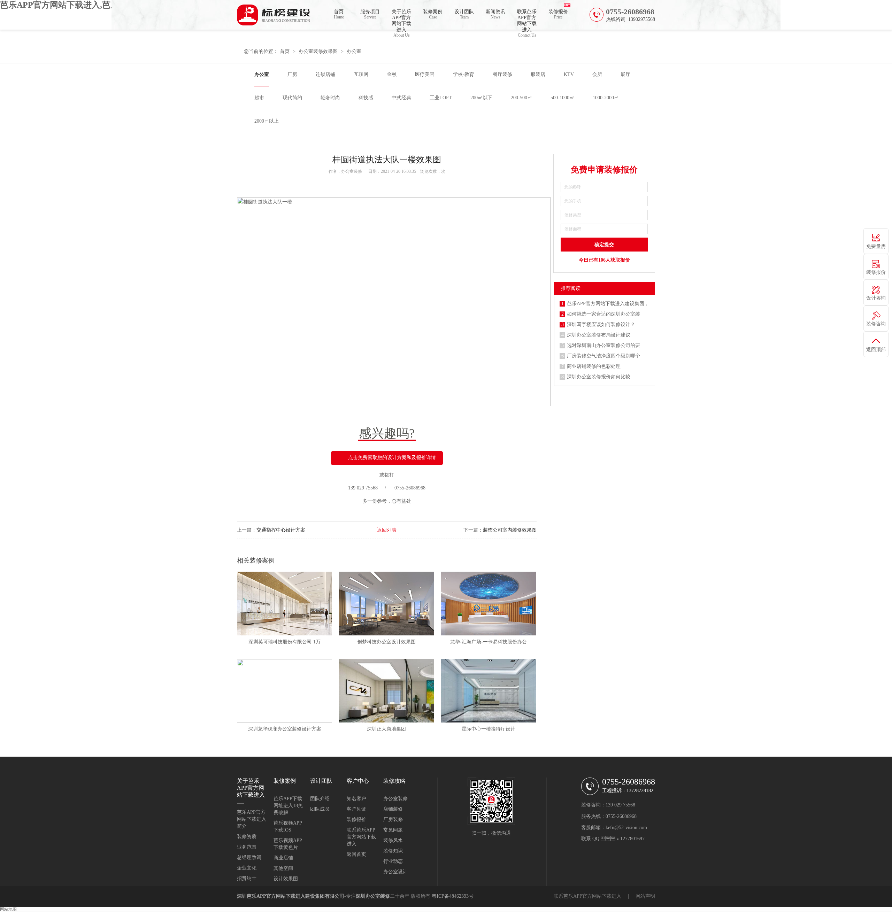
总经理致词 (249, 857)
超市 (259, 97)
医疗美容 (425, 74)
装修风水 (393, 840)
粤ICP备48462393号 (453, 896)
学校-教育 (463, 74)
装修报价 (558, 14)
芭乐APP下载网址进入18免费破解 (288, 805)
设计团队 (464, 14)
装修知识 (393, 850)
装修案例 (433, 14)
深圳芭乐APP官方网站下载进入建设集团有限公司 (290, 896)
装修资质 (246, 836)
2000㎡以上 (266, 121)
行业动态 (393, 861)
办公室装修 (351, 171)
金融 (392, 74)
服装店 (538, 74)
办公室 (354, 51)
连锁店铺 (325, 74)
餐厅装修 (502, 74)
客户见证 (356, 809)
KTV (569, 74)
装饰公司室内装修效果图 (510, 530)
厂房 (292, 74)
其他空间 (283, 868)
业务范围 (246, 847)
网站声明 (645, 896)
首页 (339, 14)
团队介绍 (320, 798)
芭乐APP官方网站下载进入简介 (251, 819)
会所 (597, 74)
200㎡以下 (481, 97)
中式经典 (401, 97)
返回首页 (356, 854)
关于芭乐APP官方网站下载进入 (401, 19)
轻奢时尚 (330, 97)
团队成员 (320, 809)
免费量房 (876, 246)
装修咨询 (876, 323)
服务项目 (370, 14)
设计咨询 (876, 298)
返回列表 (387, 530)
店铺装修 (393, 809)
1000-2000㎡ (606, 97)
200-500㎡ (521, 97)
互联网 (361, 74)
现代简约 (292, 97)
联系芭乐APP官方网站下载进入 (527, 19)
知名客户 (356, 798)
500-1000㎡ (562, 97)
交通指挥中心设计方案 (280, 530)
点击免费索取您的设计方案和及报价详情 (392, 457)
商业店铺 (283, 857)
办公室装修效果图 (318, 51)
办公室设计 (395, 871)
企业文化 (246, 868)
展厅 (625, 74)
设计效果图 (286, 878)
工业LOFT (441, 97)
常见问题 (393, 830)
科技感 (366, 97)
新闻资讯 (495, 14)
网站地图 (8, 909)
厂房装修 (393, 819)
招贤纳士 (246, 878)
